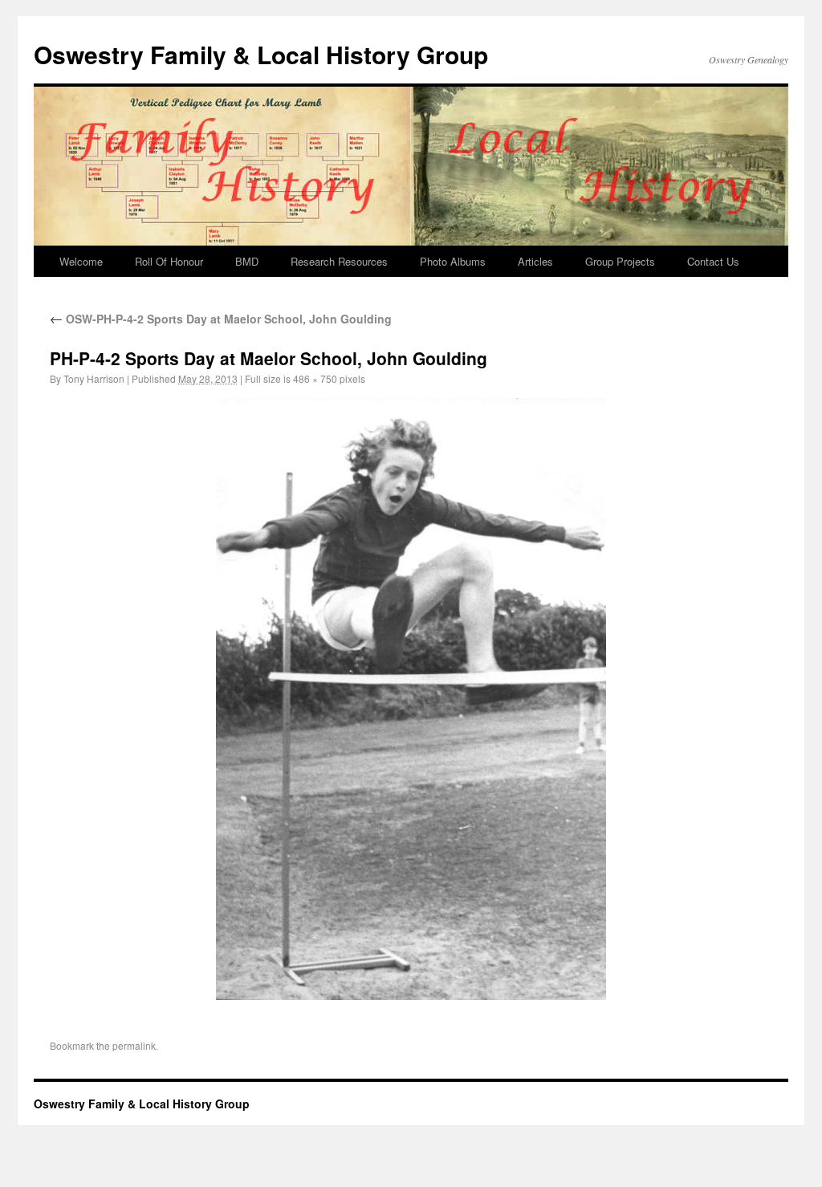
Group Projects (620, 261)
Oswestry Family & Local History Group (261, 54)
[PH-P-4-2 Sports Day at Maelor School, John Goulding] (411, 699)
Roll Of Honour (169, 261)
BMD (246, 261)
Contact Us (713, 261)
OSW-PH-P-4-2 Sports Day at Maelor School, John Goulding (221, 319)
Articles (535, 261)
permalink (134, 1045)
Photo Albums (453, 261)
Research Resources (339, 261)
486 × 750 (315, 378)
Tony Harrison (93, 378)
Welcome (81, 261)
